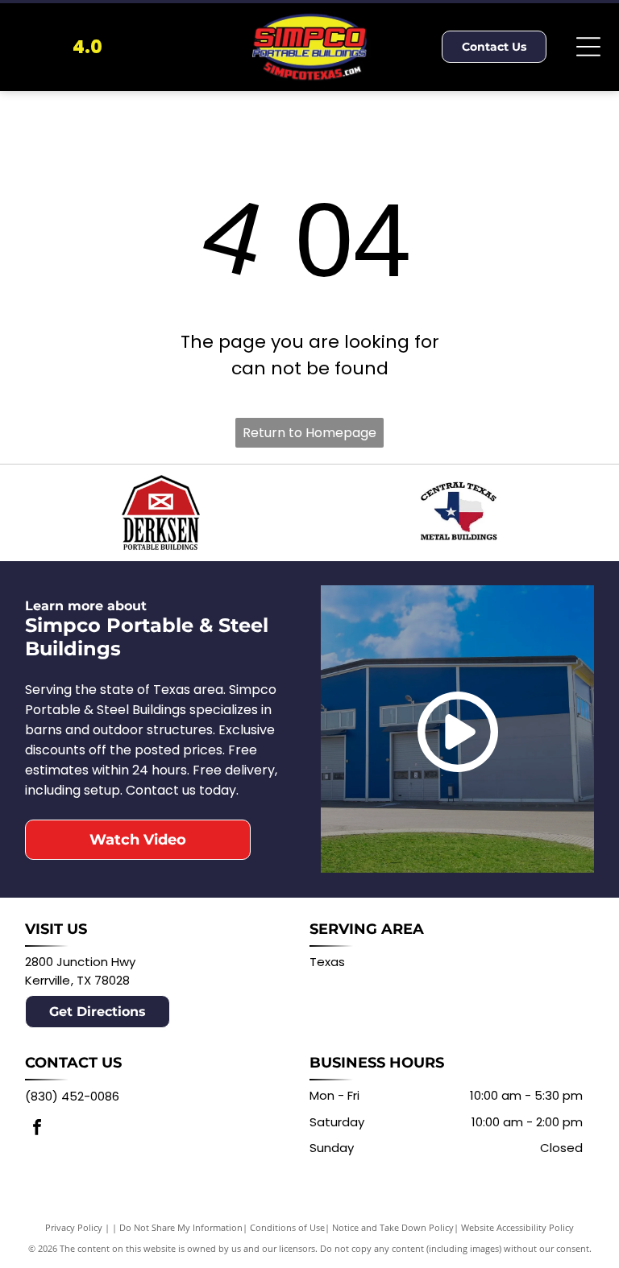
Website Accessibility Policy (517, 1227)
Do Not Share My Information (181, 1227)
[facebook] (37, 1129)
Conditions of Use (287, 1227)
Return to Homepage (309, 432)
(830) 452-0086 (72, 1096)
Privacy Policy (73, 1227)
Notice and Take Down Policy (393, 1227)
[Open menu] (588, 47)
